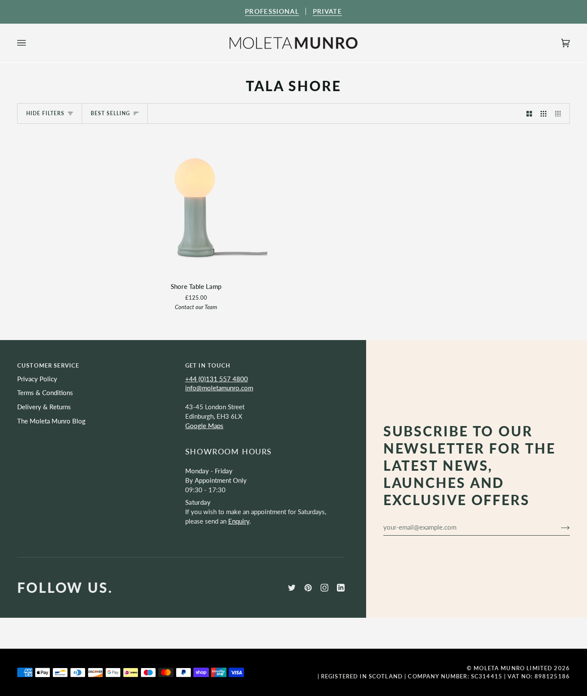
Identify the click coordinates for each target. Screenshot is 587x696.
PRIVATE (327, 11)
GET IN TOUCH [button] (208, 365)
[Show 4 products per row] (560, 113)
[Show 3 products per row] (543, 113)
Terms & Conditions (45, 392)
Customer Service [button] (48, 365)
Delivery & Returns (44, 407)
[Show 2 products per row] (529, 113)
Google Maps (204, 425)
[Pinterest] (308, 588)
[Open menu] (30, 43)
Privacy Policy (37, 379)
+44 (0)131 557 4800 (216, 379)
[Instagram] (324, 588)
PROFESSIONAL (272, 11)
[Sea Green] (196, 203)
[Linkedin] (341, 588)
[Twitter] (292, 588)
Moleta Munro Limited (513, 668)
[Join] (558, 527)
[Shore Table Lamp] (196, 203)
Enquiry (238, 521)
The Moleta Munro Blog (51, 421)
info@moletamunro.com (219, 388)
